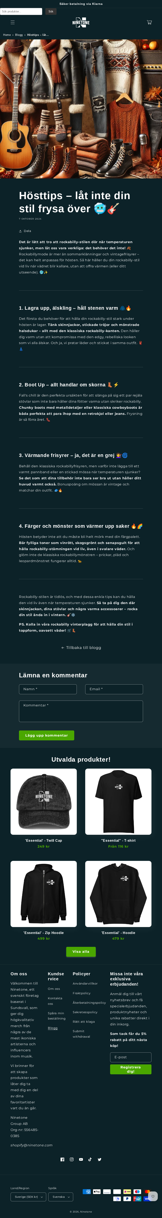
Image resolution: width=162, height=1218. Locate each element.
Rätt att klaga (84, 1022)
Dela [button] (27, 231)
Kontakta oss (55, 1000)
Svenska (59, 1196)
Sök (51, 11)
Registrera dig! (130, 1069)
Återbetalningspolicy (89, 1003)
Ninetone (86, 1211)
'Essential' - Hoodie (118, 933)
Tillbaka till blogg (83, 647)
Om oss (54, 989)
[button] (12, 22)
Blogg (19, 34)
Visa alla (81, 952)
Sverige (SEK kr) (26, 1196)
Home (7, 34)
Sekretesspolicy (85, 1012)
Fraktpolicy (82, 993)
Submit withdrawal (81, 1033)
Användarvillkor (85, 983)
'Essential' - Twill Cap (43, 840)
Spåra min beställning (57, 1015)
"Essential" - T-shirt (118, 840)
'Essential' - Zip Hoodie (43, 933)
